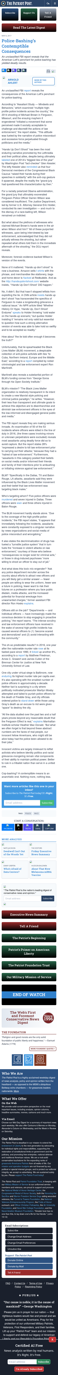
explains (28, 603)
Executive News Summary (29, 914)
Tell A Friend (29, 926)
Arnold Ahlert (13, 81)
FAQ (8, 1283)
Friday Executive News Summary (41, 853)
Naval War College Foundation (30, 1208)
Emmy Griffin (9, 866)
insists (40, 295)
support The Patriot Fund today (29, 1175)
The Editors (36, 848)
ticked (35, 652)
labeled (6, 160)
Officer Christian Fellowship (27, 1205)
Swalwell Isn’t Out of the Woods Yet (14, 853)
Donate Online (15, 1260)
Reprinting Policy (33, 1286)
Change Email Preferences (22, 1242)
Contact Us (19, 1283)
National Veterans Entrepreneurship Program (27, 1200)
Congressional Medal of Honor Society (19, 1193)
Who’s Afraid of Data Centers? (12, 870)
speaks (17, 312)
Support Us (29, 13)
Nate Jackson (9, 848)
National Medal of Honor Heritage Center (23, 1190)
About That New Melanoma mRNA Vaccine (41, 871)
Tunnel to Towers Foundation (27, 1199)
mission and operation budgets (15, 1166)
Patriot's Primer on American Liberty (29, 951)
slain (19, 503)
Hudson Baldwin (39, 866)
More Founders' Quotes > (43, 1049)
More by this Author (40, 81)
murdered (7, 499)
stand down (27, 700)
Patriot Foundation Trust (31, 1181)
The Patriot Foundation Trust (29, 965)
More (16, 1091)
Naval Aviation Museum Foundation (17, 1211)
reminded (31, 166)
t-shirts (40, 270)
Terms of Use (35, 1283)
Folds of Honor (45, 1202)
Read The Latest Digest (29, 27)
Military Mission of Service (16, 1184)
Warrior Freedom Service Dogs (27, 1196)
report (27, 90)
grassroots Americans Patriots (15, 1163)
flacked (27, 277)
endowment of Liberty (11, 1145)
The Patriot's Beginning (29, 938)
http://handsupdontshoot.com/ (22, 281)
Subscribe (10, 13)
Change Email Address (19, 1236)
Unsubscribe (14, 1249)
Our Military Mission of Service (29, 977)
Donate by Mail (16, 1266)
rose (40, 648)
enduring (7, 676)
